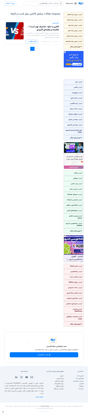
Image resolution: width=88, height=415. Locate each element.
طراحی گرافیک (59, 386)
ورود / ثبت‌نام (10, 3)
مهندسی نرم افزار (59, 389)
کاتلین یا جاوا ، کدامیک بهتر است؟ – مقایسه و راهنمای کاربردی (43, 28)
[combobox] (42, 3)
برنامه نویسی (55, 23)
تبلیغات (81, 386)
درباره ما (81, 389)
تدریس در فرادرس (78, 381)
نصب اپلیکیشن (43, 354)
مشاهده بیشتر (39, 397)
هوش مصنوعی (59, 381)
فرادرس (81, 383)
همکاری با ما (79, 378)
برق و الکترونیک (59, 383)
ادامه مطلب (33, 41)
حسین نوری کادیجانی (46, 41)
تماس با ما (80, 376)
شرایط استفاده (45, 406)
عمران (62, 376)
